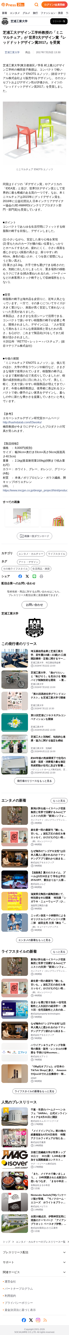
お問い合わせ (34, 604)
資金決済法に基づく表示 (19, 1309)
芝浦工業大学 (12, 52)
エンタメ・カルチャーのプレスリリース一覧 (40, 1241)
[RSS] (45, 1320)
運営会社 (9, 1281)
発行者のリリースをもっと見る (34, 780)
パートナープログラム (18, 1288)
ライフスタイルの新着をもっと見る (34, 1091)
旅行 (35, 13)
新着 (4, 13)
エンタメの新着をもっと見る (34, 940)
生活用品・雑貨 (41, 568)
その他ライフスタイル (15, 568)
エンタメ (15, 13)
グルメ (26, 13)
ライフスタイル (56, 553)
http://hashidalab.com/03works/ (22, 422)
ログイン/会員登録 (54, 4)
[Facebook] (20, 576)
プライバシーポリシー (18, 1302)
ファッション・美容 (52, 13)
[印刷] (41, 576)
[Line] (34, 576)
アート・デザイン (28, 562)
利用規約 (9, 1295)
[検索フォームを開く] (36, 4)
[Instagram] (38, 1320)
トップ (6, 1241)
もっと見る (59, 800)
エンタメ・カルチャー (31, 553)
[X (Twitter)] (27, 576)
